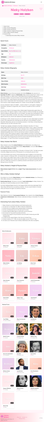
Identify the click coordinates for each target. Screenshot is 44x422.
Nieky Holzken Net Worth (10, 29)
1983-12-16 (18, 51)
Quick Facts (6, 26)
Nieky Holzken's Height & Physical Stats (13, 31)
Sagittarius (11, 62)
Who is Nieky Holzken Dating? (11, 32)
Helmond (11, 57)
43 (9, 54)
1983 (14, 51)
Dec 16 (10, 51)
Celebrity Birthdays (9, 2)
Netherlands (12, 60)
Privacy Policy (22, 418)
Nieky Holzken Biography (10, 27)
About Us (19, 417)
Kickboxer (15, 5)
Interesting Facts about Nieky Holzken (15, 35)
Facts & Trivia (7, 34)
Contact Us (24, 417)
